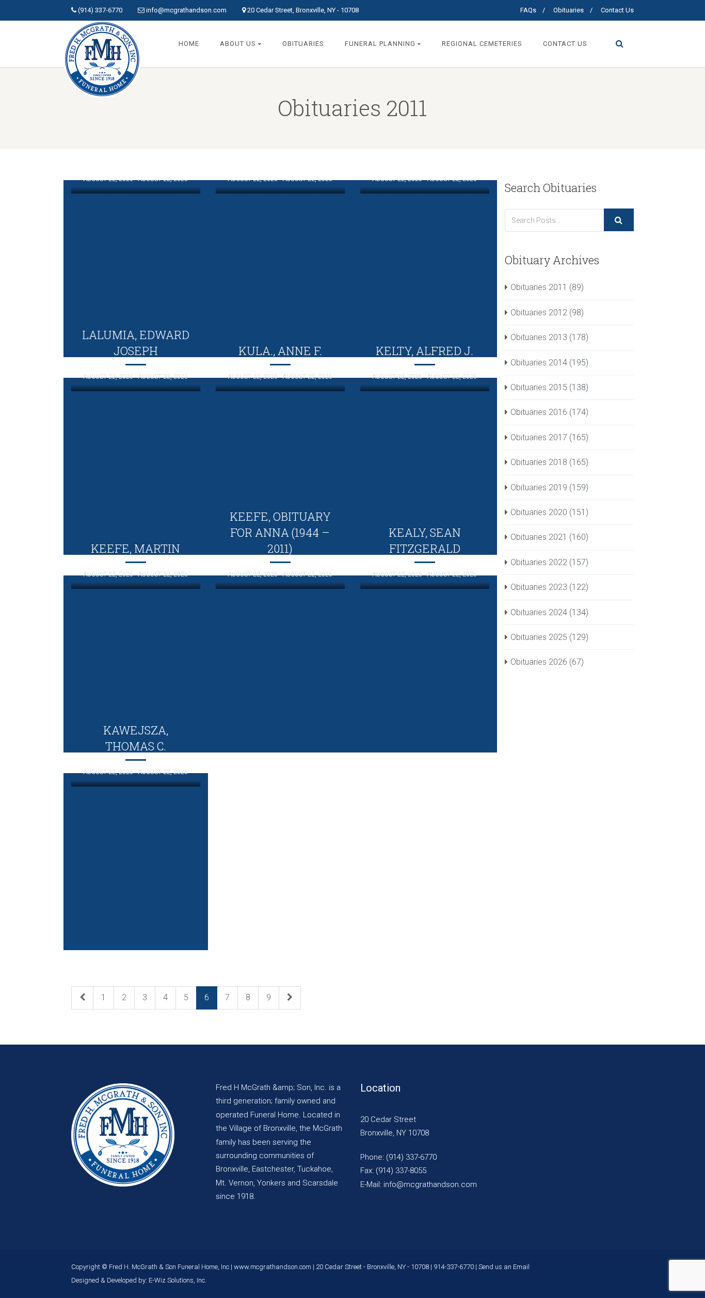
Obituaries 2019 (538, 487)
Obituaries (568, 10)
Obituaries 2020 (538, 512)
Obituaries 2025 (538, 637)
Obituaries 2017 (538, 437)
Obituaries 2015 (538, 387)
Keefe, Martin (135, 548)
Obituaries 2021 (538, 537)
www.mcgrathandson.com (272, 1267)
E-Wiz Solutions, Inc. (177, 1280)
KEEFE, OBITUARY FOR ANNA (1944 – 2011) (280, 532)
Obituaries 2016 (538, 412)
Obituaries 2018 (538, 462)
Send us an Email (504, 1267)
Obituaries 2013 (538, 337)
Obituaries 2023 (538, 587)
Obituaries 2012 (538, 312)
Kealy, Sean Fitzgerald (425, 540)
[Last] (290, 997)
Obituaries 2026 (538, 662)
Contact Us (617, 10)
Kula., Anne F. (280, 350)
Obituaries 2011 (538, 287)
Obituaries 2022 (538, 562)
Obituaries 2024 (538, 612)
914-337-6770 (454, 1267)
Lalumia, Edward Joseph (135, 342)
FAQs (528, 10)
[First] (82, 997)
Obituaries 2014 (538, 362)
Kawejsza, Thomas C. (135, 738)
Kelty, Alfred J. (424, 350)
